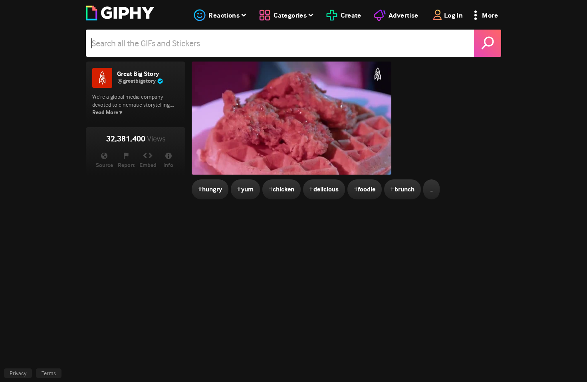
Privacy (18, 373)
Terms (49, 373)
